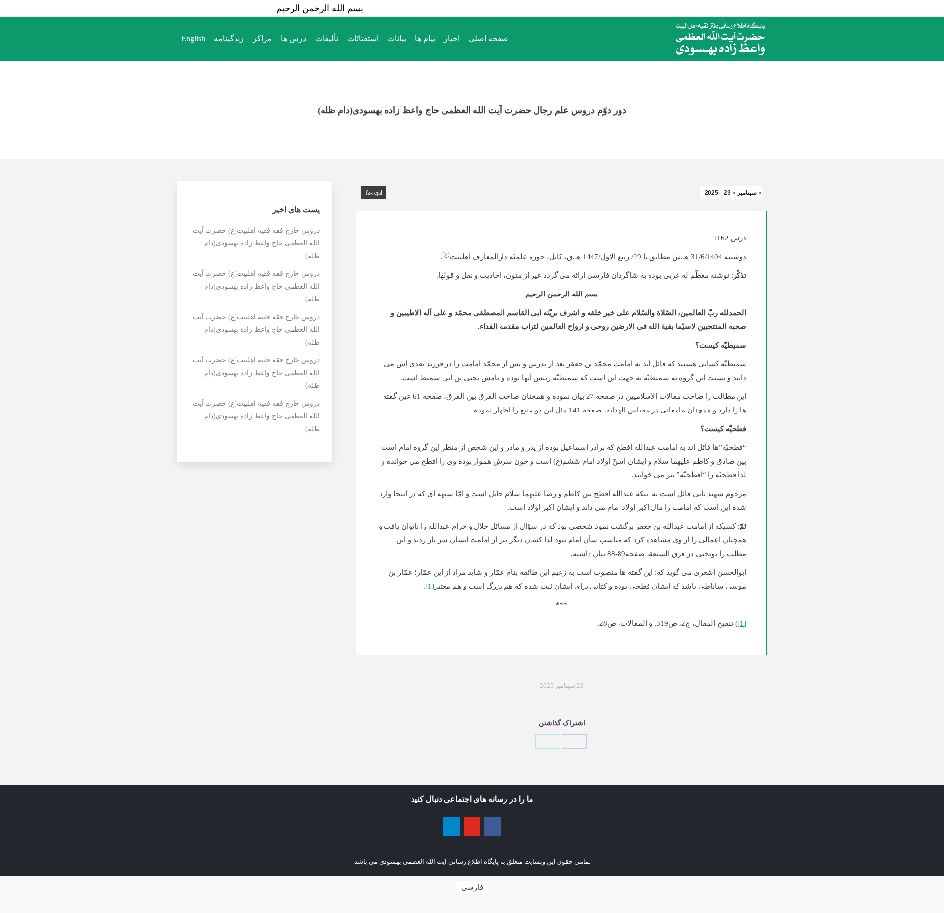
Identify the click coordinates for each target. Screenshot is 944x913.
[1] (429, 586)
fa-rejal (374, 192)
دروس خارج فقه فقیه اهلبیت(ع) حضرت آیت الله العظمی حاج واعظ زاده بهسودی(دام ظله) (256, 243)
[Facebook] (574, 741)
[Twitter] (547, 741)
